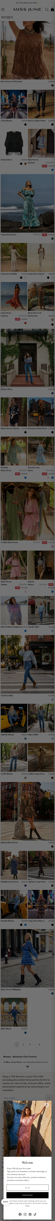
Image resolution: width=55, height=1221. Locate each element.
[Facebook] (20, 1214)
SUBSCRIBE (27, 1195)
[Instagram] (25, 1214)
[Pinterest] (30, 1214)
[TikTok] (35, 1214)
